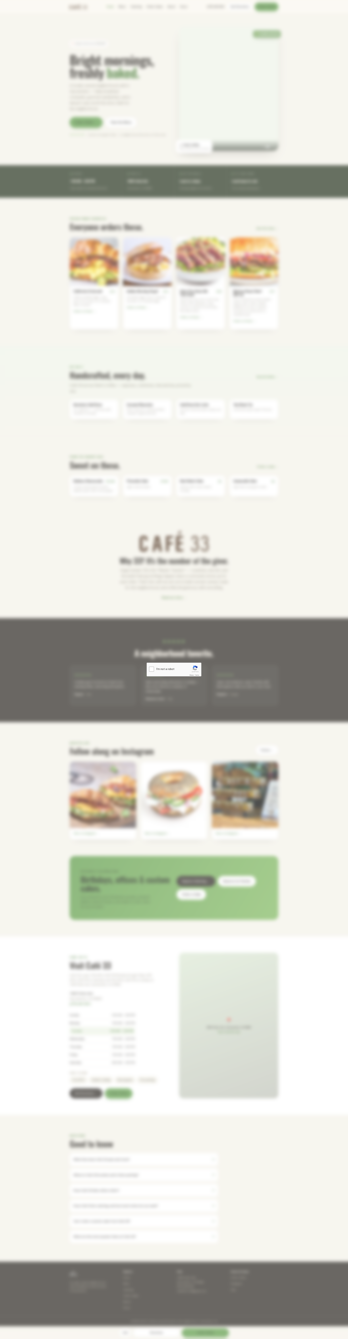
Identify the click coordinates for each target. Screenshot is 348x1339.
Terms (197, 675)
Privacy (191, 675)
